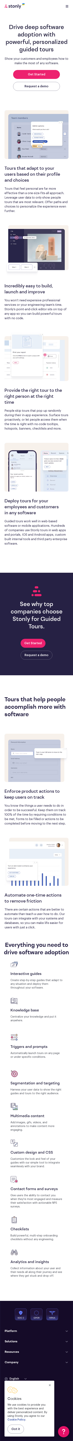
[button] (16, 1378)
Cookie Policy (16, 1419)
